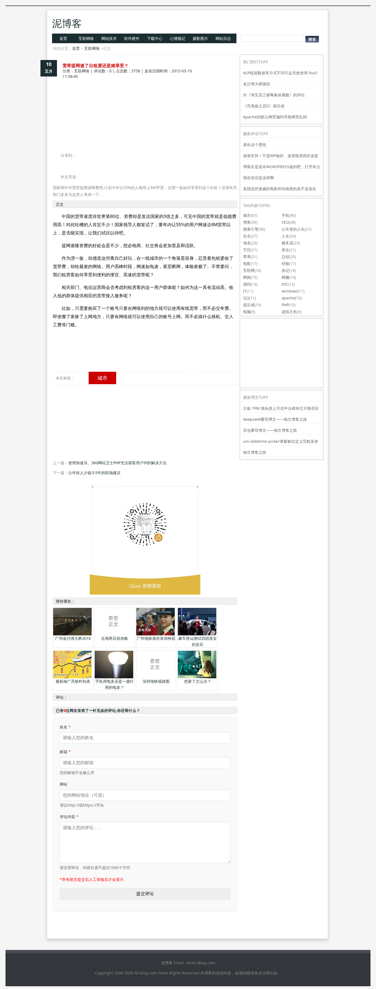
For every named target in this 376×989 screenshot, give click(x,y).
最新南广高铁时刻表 (73, 681)
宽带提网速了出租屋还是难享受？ (95, 65)
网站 (63, 784)
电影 (247, 263)
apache (288, 297)
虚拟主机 (289, 311)
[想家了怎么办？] (197, 676)
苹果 (247, 256)
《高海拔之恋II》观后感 (263, 105)
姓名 (65, 727)
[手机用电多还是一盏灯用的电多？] (114, 676)
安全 (247, 236)
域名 (247, 242)
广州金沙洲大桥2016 (73, 638)
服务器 (287, 242)
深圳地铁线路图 (156, 681)
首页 (63, 38)
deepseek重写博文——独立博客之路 (275, 419)
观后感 (249, 304)
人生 (285, 236)
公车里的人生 (293, 229)
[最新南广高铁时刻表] (72, 676)
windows (290, 291)
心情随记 (177, 38)
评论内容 (69, 816)
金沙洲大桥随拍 (256, 83)
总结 (285, 256)
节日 (247, 249)
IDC (285, 284)
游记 (285, 270)
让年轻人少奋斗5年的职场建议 (94, 472)
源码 (247, 284)
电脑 (247, 311)
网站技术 (109, 38)
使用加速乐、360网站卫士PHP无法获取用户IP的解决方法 (117, 462)
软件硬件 (132, 38)
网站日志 (223, 38)
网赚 (285, 277)
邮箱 (65, 751)
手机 (285, 215)
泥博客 (67, 23)
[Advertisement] (145, 98)
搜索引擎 (250, 229)
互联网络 (86, 38)
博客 (247, 222)
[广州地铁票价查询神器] (155, 633)
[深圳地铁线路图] (155, 676)
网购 (247, 277)
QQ (246, 297)
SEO (285, 222)
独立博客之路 (254, 452)
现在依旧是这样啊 (258, 177)
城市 (102, 378)
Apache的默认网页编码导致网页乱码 (275, 116)
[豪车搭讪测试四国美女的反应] (197, 633)
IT (245, 291)
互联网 (249, 270)
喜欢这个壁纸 (254, 144)
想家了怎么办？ (197, 681)
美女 (285, 249)
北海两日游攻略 (114, 638)
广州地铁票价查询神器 (156, 638)
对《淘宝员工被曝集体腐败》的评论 (274, 94)
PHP (285, 304)
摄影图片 (200, 38)
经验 (285, 263)
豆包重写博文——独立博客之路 (270, 430)
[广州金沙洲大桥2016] (72, 633)
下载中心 (154, 38)
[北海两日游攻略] (114, 633)
